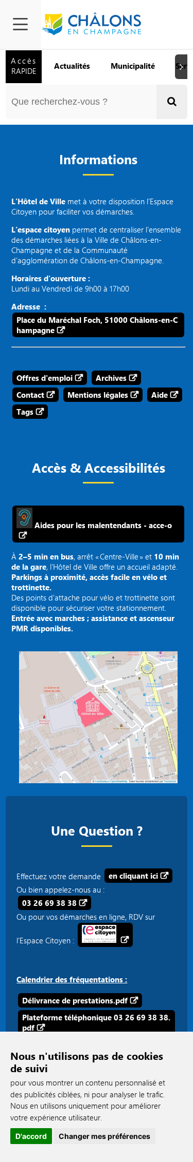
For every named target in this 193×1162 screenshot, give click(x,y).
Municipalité (133, 66)
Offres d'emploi (44, 378)
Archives (111, 378)
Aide (159, 395)
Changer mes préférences (104, 1136)
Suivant (182, 66)
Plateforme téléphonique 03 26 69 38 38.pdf (96, 1022)
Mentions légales (97, 395)
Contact (30, 395)
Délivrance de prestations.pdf (75, 1000)
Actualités (72, 66)
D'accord (31, 1136)
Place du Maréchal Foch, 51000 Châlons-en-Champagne (97, 325)
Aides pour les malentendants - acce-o (102, 525)
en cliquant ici (133, 875)
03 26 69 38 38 (49, 903)
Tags (24, 411)
